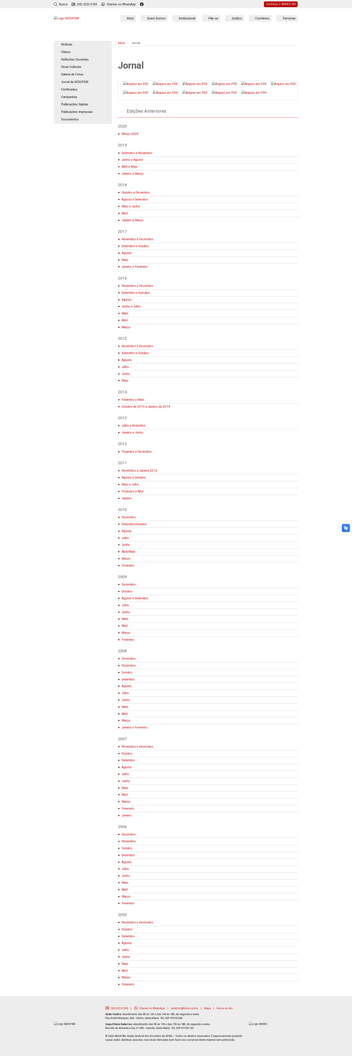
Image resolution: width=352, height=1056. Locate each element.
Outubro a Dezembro (136, 192)
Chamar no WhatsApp (152, 1008)
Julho (125, 367)
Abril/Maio (128, 551)
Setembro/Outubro (134, 524)
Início (121, 43)
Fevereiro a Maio (133, 400)
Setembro (128, 760)
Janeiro (127, 498)
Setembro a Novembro (137, 153)
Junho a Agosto (132, 160)
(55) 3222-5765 (86, 4)
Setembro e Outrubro (136, 293)
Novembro (129, 517)
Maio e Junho (131, 206)
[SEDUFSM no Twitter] (147, 4)
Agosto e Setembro (135, 199)
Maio (125, 260)
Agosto (127, 253)
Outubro (127, 591)
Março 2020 (130, 134)
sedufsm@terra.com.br (184, 1008)
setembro (128, 679)
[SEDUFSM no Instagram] (153, 4)
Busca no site (225, 1008)
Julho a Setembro (133, 425)
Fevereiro (128, 565)
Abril (125, 213)
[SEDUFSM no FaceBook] (142, 4)
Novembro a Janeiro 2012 (139, 470)
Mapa (207, 1008)
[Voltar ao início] (66, 18)
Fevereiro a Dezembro (137, 451)
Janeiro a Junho (132, 432)
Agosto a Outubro (134, 477)
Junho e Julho (131, 306)
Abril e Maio (130, 166)
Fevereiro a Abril (132, 491)
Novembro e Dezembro (137, 239)
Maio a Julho (130, 484)
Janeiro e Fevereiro (134, 266)
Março (126, 327)
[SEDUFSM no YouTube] (158, 4)
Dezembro (129, 584)
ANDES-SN (281, 4)
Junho (126, 374)
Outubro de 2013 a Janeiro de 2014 (146, 406)
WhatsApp (121, 4)
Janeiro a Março (133, 173)
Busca (62, 4)
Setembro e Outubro (135, 246)
